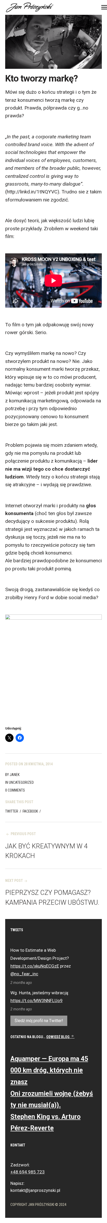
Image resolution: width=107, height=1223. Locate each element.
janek (14, 775)
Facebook (30, 811)
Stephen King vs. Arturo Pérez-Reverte (45, 1122)
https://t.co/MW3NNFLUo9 (36, 1000)
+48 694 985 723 (27, 1171)
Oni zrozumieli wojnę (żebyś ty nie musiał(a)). (51, 1099)
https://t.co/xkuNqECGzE (34, 966)
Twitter (11, 811)
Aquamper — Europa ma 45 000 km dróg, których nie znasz (49, 1070)
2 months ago (21, 983)
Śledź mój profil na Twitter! (39, 1020)
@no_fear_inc (24, 973)
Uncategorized (21, 782)
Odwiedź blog (58, 1037)
